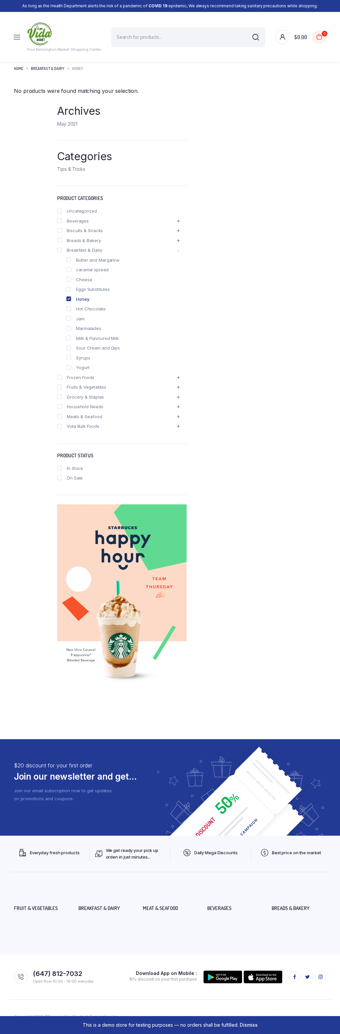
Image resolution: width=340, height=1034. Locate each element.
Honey (82, 299)
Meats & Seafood (84, 416)
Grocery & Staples (85, 397)
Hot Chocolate (91, 308)
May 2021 (67, 124)
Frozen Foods (80, 377)
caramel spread (92, 269)
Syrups (83, 357)
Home (18, 68)
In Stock (75, 468)
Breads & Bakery (84, 240)
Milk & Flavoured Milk (97, 338)
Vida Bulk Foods (83, 426)
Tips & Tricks (71, 169)
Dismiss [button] (249, 1025)
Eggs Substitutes (93, 289)
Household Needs (85, 406)
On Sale (75, 478)
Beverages (78, 221)
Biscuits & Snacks (85, 230)
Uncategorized (82, 211)
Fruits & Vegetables (86, 387)
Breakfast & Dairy (47, 68)
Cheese (84, 279)
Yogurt (82, 367)
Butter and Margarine (98, 260)
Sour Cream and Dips (98, 348)
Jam (80, 318)
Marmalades (88, 328)
